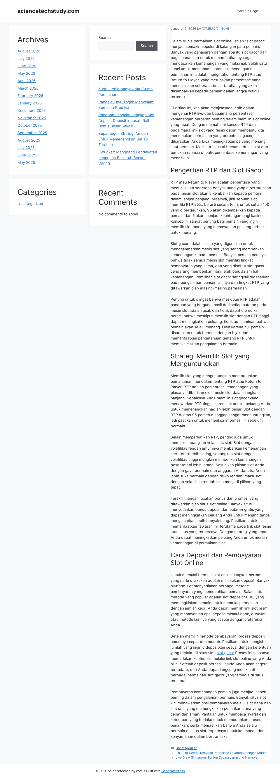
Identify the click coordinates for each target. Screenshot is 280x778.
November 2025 (32, 118)
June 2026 (27, 66)
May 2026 (26, 73)
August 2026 (29, 51)
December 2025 (32, 110)
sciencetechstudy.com (48, 11)
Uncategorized (186, 748)
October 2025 (30, 125)
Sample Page (248, 11)
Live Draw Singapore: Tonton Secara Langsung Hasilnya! (217, 757)
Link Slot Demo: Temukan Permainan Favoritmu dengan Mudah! (222, 753)
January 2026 (30, 103)
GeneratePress (173, 771)
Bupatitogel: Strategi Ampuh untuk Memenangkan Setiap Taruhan (123, 139)
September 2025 (32, 133)
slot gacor (225, 653)
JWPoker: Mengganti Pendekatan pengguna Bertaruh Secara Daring (127, 157)
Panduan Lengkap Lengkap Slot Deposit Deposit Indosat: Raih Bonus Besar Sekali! (126, 120)
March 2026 (28, 88)
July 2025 (26, 148)
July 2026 (26, 58)
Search (104, 37)
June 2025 (27, 155)
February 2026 (30, 96)
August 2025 (29, 140)
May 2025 (26, 162)
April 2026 (27, 81)
